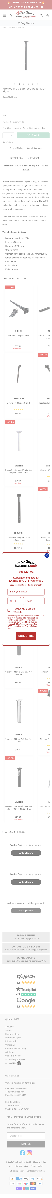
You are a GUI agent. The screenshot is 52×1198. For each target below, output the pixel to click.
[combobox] (14, 601)
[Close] (46, 555)
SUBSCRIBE (26, 635)
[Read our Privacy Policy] (42, 616)
